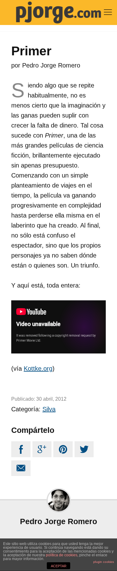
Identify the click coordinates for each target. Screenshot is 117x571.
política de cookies (61, 555)
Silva (49, 409)
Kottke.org (38, 368)
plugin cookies (103, 561)
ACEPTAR (58, 566)
